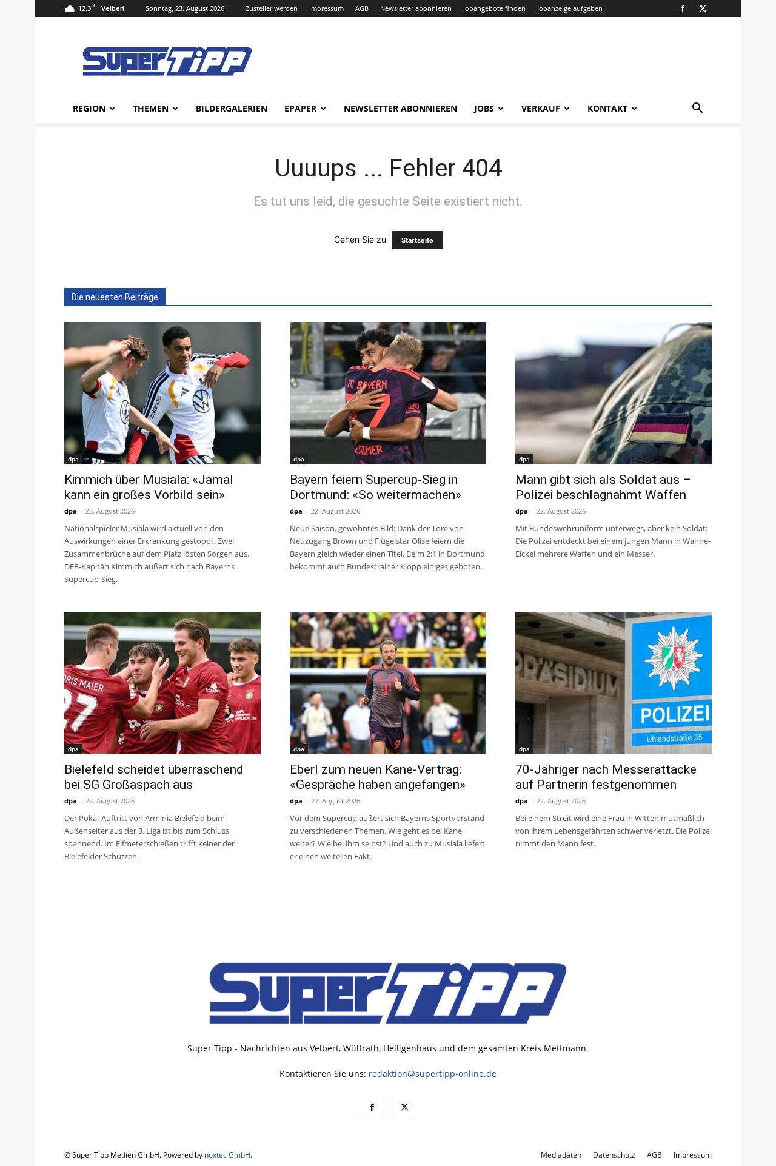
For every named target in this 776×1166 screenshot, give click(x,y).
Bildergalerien (231, 108)
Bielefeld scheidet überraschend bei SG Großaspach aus (154, 777)
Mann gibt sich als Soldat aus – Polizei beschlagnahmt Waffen (603, 487)
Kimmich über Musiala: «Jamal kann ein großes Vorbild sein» (148, 487)
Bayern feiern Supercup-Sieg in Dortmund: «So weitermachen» (375, 487)
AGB (362, 8)
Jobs (484, 108)
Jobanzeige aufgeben (570, 8)
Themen (151, 108)
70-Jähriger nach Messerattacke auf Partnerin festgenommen (606, 777)
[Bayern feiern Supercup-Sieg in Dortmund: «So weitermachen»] (388, 393)
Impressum (326, 8)
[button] (697, 109)
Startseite (417, 240)
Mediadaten (561, 1155)
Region (89, 108)
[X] (703, 8)
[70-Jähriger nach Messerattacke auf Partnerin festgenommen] (613, 683)
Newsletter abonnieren (416, 8)
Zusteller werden (272, 8)
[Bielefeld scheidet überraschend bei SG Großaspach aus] (162, 683)
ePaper (300, 108)
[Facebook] (683, 8)
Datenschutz (614, 1155)
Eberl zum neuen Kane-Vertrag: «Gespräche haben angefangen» (378, 777)
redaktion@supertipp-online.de (433, 1073)
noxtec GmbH (227, 1155)
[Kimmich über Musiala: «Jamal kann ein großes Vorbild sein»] (162, 393)
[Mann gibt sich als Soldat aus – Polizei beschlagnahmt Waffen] (613, 393)
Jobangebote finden (494, 8)
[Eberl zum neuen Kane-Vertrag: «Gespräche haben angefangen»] (388, 683)
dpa (73, 459)
